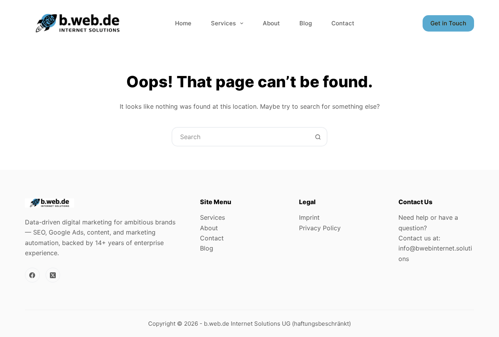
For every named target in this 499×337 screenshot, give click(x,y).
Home (183, 23)
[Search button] (318, 137)
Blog (305, 23)
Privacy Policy (320, 228)
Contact (342, 23)
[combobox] (240, 136)
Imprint (309, 217)
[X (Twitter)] (53, 275)
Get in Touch (448, 23)
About (271, 23)
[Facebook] (32, 275)
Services (223, 23)
